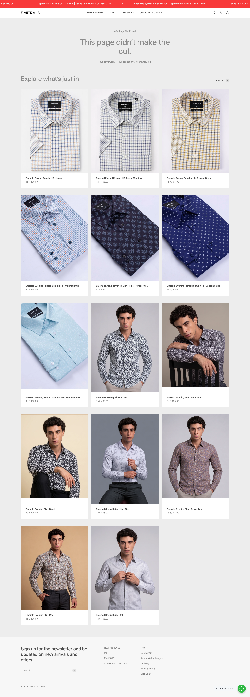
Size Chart (146, 673)
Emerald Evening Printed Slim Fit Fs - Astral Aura (122, 285)
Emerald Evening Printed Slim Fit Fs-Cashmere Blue (52, 397)
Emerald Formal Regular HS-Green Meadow (119, 178)
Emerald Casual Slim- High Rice (112, 509)
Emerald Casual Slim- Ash (109, 615)
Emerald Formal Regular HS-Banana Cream (189, 178)
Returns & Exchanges (152, 658)
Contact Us (146, 653)
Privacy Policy (148, 668)
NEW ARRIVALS (95, 12)
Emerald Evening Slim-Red (39, 615)
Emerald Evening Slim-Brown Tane (185, 509)
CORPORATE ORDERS (151, 12)
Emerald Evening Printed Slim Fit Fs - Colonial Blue (52, 285)
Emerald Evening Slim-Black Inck (184, 397)
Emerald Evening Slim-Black (40, 509)
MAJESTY (128, 12)
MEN (112, 12)
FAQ (143, 647)
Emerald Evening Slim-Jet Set (111, 397)
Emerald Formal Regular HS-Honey (43, 178)
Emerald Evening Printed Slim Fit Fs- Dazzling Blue (193, 285)
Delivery (145, 663)
